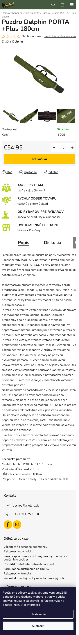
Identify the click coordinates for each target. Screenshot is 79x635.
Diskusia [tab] (52, 243)
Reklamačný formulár (18, 573)
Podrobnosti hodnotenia (60, 36)
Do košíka (39, 159)
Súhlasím (38, 626)
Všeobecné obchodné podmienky (25, 547)
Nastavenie (38, 614)
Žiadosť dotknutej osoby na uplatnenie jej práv (34, 578)
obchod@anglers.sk (26, 506)
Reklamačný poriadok (18, 551)
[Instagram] (17, 524)
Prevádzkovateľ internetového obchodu (29, 564)
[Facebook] (8, 524)
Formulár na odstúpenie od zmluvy (26, 569)
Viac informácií (30, 605)
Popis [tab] (23, 243)
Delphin (17, 42)
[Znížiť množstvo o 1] (54, 147)
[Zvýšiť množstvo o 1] (72, 147)
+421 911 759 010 (26, 514)
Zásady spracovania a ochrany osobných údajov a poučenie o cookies (35, 558)
